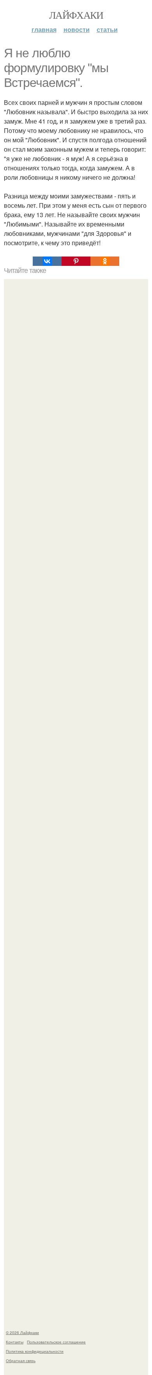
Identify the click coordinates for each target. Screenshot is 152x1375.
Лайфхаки (76, 14)
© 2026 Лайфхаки (22, 1332)
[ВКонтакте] (47, 261)
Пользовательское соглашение (56, 1342)
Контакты (14, 1342)
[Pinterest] (76, 261)
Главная (44, 29)
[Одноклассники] (104, 261)
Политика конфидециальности (35, 1351)
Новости (77, 29)
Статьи (107, 29)
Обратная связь (20, 1360)
